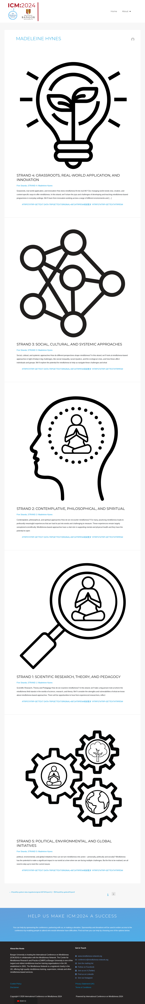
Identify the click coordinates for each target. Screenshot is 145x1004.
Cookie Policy (15, 984)
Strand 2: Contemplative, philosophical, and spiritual (71, 509)
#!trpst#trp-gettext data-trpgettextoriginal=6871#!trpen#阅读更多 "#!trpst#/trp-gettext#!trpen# (72, 204)
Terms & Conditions (83, 987)
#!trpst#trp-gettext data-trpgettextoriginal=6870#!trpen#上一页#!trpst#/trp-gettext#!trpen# (42, 892)
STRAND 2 (32, 515)
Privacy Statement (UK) (84, 984)
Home (114, 11)
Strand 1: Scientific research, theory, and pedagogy (69, 677)
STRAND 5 (32, 851)
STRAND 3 (32, 350)
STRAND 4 (32, 186)
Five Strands (22, 186)
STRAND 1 (32, 683)
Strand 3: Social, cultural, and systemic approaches (69, 344)
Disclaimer (14, 987)
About (125, 11)
